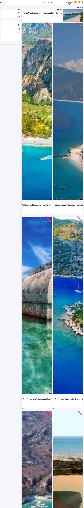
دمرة (81, 393)
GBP (1, 2)
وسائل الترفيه (48, 2)
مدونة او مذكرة (44, 2)
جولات (57, 2)
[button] (4, 2)
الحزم (59, 2)
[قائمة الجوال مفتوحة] (66, 2)
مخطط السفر (54, 2)
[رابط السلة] (3, 2)
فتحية (81, 199)
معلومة (65, 2)
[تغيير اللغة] (0, 2)
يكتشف (62, 2)
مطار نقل (51, 2)
